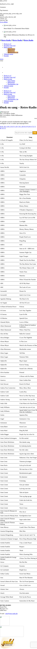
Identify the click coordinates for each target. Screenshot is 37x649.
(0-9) (1, 126)
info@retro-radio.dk (11, 613)
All (5, 126)
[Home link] (16, 40)
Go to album (4, 22)
